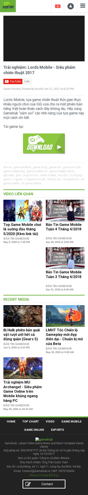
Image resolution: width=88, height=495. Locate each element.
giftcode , (9, 175)
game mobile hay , (14, 171)
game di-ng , (41, 167)
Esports (57, 429)
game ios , (55, 167)
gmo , (19, 175)
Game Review (12, 88)
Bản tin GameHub (16, 238)
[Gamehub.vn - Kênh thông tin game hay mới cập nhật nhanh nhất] (7, 5)
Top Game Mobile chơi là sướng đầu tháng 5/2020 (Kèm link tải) (22, 229)
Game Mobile (71, 421)
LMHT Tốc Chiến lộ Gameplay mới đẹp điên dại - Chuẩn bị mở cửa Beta (64, 337)
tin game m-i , (71, 179)
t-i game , (18, 179)
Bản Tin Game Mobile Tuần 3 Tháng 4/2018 (64, 274)
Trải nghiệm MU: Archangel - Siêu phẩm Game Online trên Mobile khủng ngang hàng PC (22, 391)
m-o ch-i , (63, 175)
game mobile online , (63, 171)
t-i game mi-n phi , (36, 179)
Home (11, 421)
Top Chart (30, 421)
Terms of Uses (38, 475)
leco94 (39, 88)
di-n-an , (8, 167)
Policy (55, 475)
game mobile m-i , (38, 171)
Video (50, 421)
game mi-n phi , (72, 167)
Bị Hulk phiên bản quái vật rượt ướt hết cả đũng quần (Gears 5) (21, 334)
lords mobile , (49, 175)
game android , (23, 167)
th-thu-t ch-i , (55, 179)
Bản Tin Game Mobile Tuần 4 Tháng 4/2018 (64, 227)
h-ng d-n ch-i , (31, 175)
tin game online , (32, 183)
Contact (47, 484)
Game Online (34, 429)
